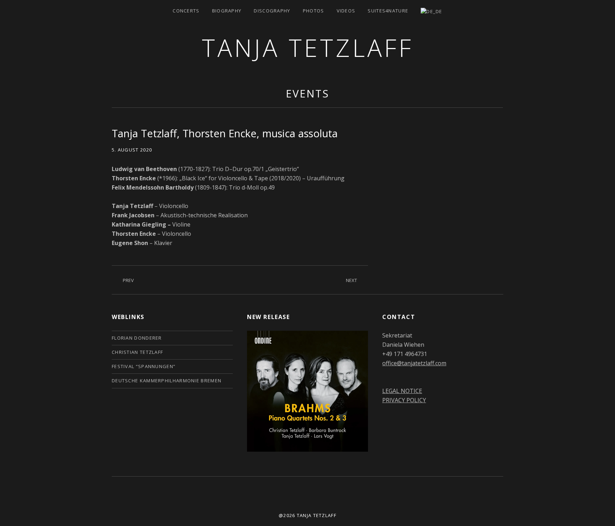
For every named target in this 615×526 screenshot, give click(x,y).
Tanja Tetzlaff (307, 47)
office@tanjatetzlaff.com (414, 363)
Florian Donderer (137, 338)
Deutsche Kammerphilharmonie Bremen (166, 380)
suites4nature (388, 10)
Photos (313, 10)
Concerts (186, 10)
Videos (346, 10)
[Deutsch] (431, 11)
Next (351, 280)
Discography (272, 10)
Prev (128, 280)
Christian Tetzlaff (137, 352)
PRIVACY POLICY (404, 400)
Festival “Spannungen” (143, 366)
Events (307, 93)
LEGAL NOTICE (402, 391)
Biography (227, 10)
